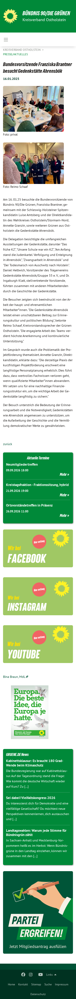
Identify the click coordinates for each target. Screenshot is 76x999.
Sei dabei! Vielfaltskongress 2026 (30, 798)
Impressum (61, 984)
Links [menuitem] (49, 974)
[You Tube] (40, 974)
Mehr (63, 474)
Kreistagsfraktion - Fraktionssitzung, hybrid (37, 485)
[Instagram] (30, 974)
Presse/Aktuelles (15, 54)
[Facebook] (23, 974)
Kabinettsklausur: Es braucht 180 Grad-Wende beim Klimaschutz (34, 763)
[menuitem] (11, 984)
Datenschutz (38, 994)
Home (11, 984)
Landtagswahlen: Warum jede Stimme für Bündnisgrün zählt (36, 832)
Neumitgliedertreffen (22, 464)
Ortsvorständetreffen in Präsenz (29, 505)
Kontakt (23, 984)
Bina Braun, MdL (14, 677)
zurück (7, 444)
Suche (48, 984)
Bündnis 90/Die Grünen (46, 13)
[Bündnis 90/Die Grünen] (10, 16)
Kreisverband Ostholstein (22, 50)
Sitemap (36, 984)
